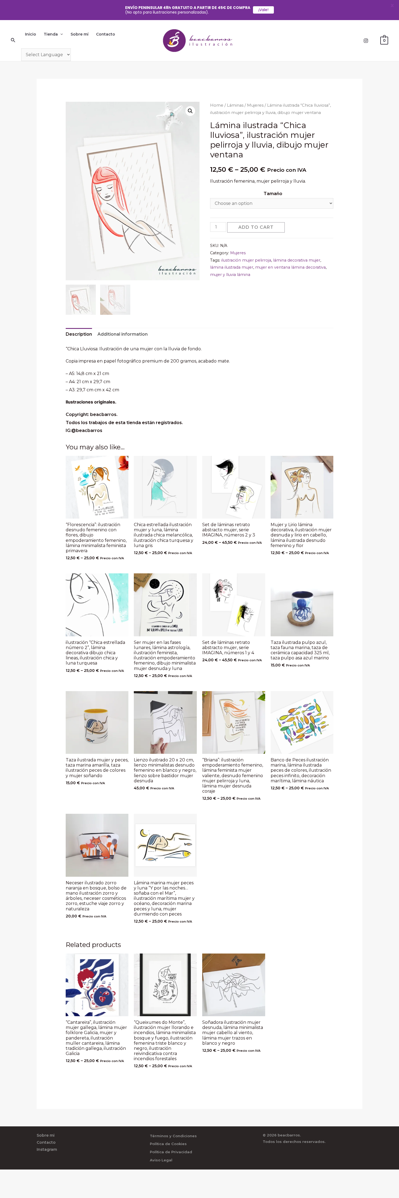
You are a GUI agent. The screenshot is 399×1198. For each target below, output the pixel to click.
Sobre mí (79, 34)
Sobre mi (46, 1135)
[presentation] (60, 34)
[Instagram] (365, 40)
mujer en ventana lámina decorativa (290, 267)
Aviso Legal (161, 1160)
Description (79, 334)
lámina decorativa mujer (296, 260)
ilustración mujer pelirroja (246, 260)
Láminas (235, 105)
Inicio (30, 34)
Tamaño (273, 193)
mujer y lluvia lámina (230, 274)
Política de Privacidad (171, 1152)
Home (216, 105)
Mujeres (255, 105)
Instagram (47, 1149)
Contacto (105, 34)
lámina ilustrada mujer (231, 267)
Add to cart (256, 227)
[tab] (79, 334)
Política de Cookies (168, 1144)
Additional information (122, 334)
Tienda (51, 34)
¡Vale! (263, 9)
